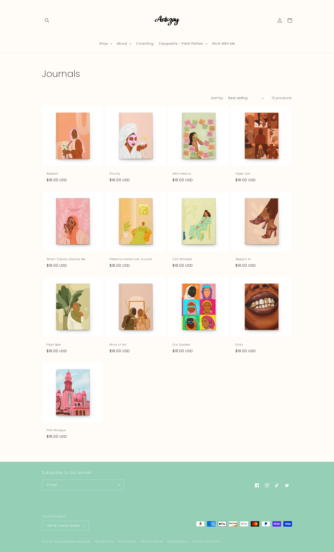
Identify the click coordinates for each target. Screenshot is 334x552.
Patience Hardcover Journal (131, 259)
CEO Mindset (182, 259)
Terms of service (152, 541)
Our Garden (181, 345)
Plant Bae (53, 345)
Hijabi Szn (242, 174)
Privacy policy (127, 541)
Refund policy (104, 541)
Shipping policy (177, 541)
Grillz (239, 345)
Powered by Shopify (78, 541)
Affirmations (181, 174)
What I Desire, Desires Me (66, 259)
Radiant (52, 174)
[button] (47, 20)
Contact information (206, 541)
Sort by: (217, 98)
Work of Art (118, 345)
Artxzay (59, 541)
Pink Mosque (56, 430)
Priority (115, 174)
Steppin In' (243, 259)
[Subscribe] (119, 485)
